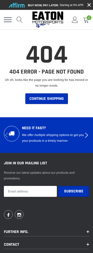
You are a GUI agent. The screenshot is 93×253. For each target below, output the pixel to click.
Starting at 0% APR (55, 5)
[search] (20, 19)
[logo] (47, 19)
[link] (8, 214)
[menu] (8, 20)
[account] (75, 20)
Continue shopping (46, 98)
